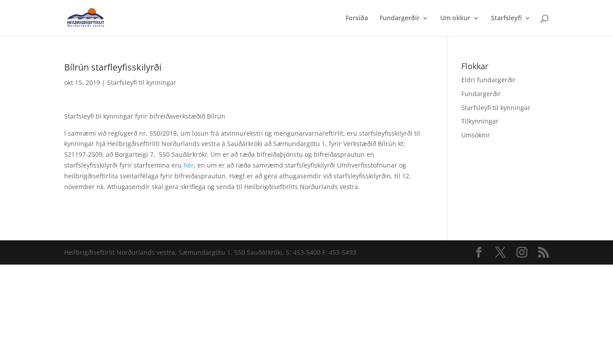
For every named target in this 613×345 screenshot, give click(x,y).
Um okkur (455, 18)
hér (189, 165)
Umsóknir (475, 135)
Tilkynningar (480, 121)
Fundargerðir (400, 18)
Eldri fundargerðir (488, 79)
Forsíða (357, 18)
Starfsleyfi (506, 18)
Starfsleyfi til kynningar (141, 82)
